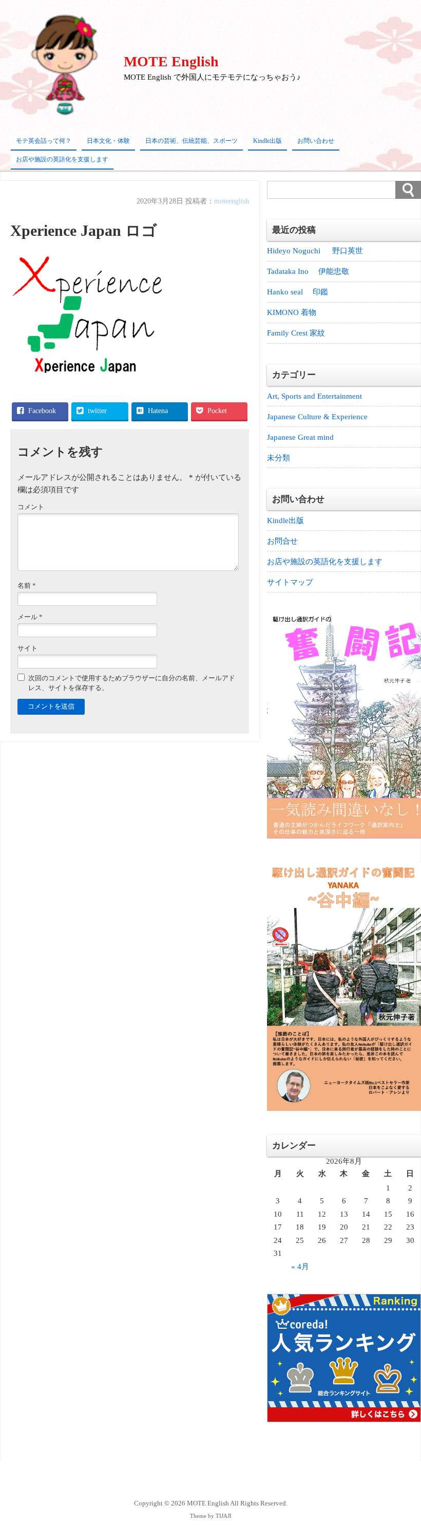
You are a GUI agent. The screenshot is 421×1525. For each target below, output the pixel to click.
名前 (26, 585)
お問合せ (282, 541)
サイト (27, 648)
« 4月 (300, 1266)
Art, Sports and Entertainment (314, 396)
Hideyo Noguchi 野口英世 (315, 251)
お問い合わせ (315, 140)
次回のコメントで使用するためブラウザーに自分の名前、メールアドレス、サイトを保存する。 (131, 683)
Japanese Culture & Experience (317, 417)
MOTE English (171, 61)
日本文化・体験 (108, 140)
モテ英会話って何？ (43, 140)
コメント (30, 507)
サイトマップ (290, 582)
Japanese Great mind (300, 437)
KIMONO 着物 (291, 312)
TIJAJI (224, 1516)
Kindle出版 (267, 140)
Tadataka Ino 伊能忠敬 (308, 271)
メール (30, 617)
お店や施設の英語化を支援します (62, 159)
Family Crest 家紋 (300, 333)
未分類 (278, 458)
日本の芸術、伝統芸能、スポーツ (191, 140)
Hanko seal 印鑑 (297, 292)
